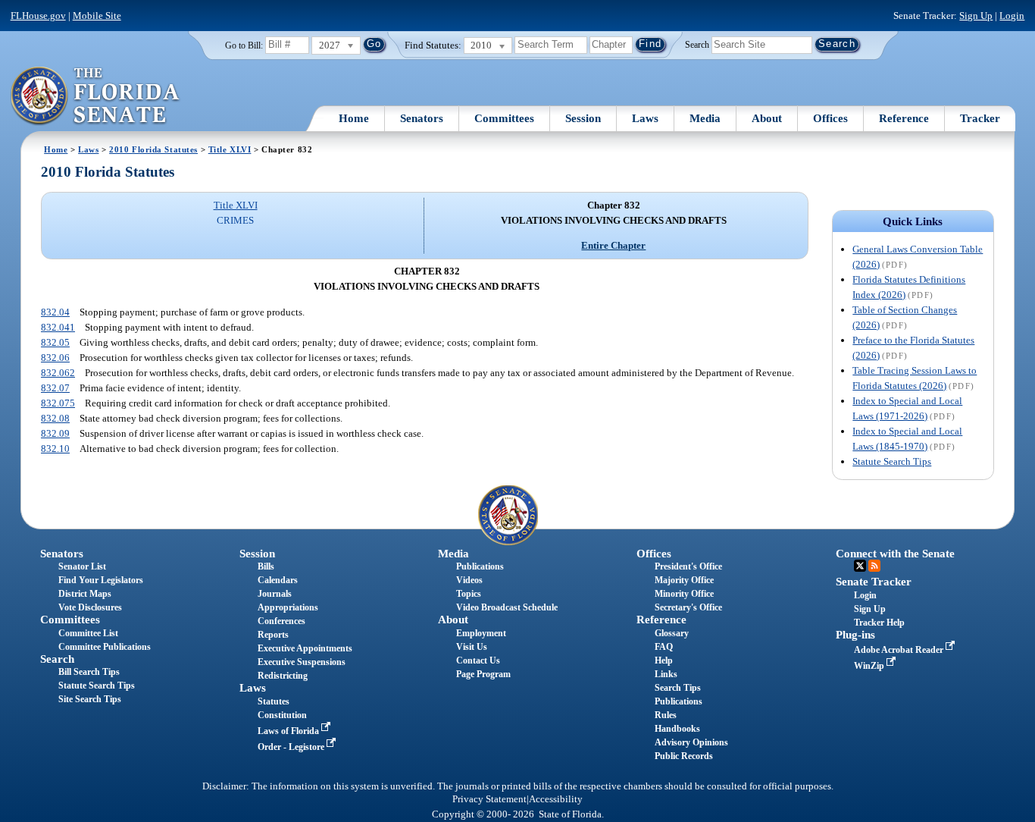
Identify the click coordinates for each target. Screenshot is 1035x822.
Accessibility (556, 799)
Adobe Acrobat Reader (900, 650)
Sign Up (976, 15)
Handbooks (677, 728)
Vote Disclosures (90, 607)
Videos (469, 580)
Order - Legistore (292, 747)
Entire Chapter (613, 245)
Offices (830, 118)
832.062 (58, 372)
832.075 (58, 403)
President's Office (688, 566)
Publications (480, 566)
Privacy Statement (489, 799)
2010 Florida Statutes (153, 149)
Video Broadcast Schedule (507, 607)
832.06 (55, 357)
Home (354, 118)
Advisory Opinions (691, 742)
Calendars (278, 580)
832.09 (55, 433)
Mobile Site (97, 15)
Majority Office (684, 580)
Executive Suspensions (302, 662)
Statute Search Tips (891, 461)
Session (583, 118)
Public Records (684, 756)
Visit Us (471, 647)
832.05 (55, 342)
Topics (468, 593)
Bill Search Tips (89, 672)
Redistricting (283, 675)
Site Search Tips (89, 699)
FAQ (664, 647)
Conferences (281, 621)
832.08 (55, 418)
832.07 (55, 388)
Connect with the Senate (895, 553)
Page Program (483, 674)
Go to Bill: (244, 45)
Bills (266, 566)
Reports (273, 634)
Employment (481, 633)
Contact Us (478, 660)
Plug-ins (855, 635)
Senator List (82, 566)
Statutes (273, 701)
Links (666, 674)
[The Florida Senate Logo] (96, 96)
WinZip (870, 665)
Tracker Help (879, 622)
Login (1011, 15)
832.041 (58, 327)
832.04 (55, 312)
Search (697, 44)
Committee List (88, 633)
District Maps (84, 593)
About (767, 118)
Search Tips (678, 687)
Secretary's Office (688, 607)
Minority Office (684, 593)
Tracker (980, 118)
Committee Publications (104, 647)
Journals (275, 593)
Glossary (672, 633)
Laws (645, 118)
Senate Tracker (873, 582)
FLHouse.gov (38, 15)
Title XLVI (230, 149)
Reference (904, 118)
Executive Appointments (305, 648)
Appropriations (288, 607)
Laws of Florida (289, 731)
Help (664, 660)
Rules (666, 715)
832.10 (55, 448)
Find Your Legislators (100, 580)
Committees (504, 118)
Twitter (860, 566)
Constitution (282, 715)
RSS (874, 566)
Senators (421, 118)
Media (705, 118)
